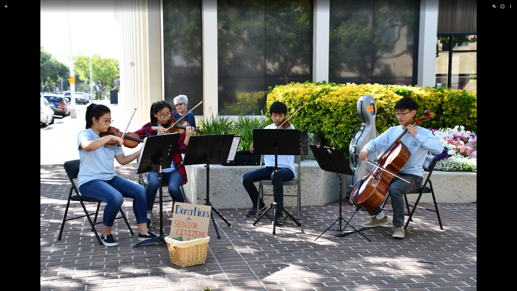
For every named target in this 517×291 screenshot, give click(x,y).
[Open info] (502, 6)
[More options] (510, 6)
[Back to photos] (6, 6)
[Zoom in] (494, 6)
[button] (11, 145)
